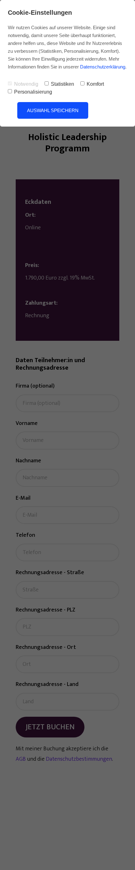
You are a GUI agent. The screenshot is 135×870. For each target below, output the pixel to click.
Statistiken (62, 84)
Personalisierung (33, 92)
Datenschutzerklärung (102, 66)
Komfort (95, 84)
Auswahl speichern (52, 110)
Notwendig (26, 84)
